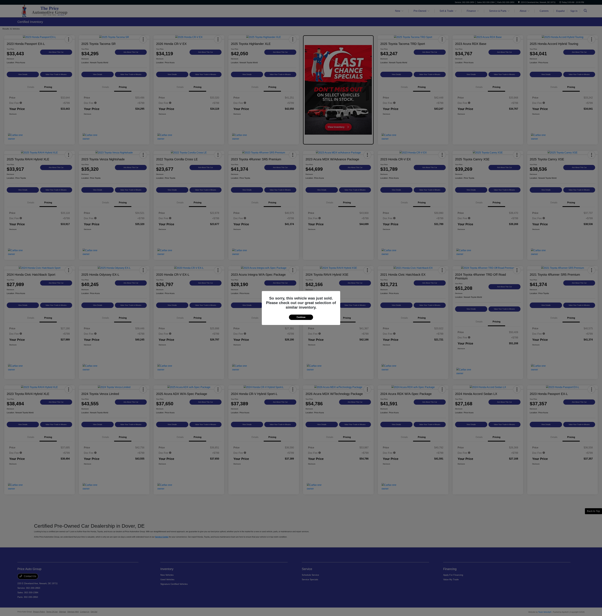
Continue (301, 317)
